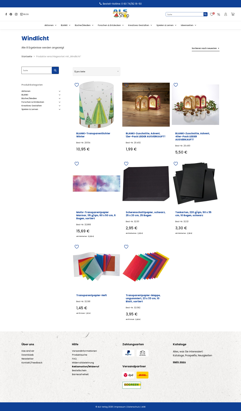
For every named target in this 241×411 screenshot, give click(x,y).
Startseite (26, 56)
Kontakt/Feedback (31, 362)
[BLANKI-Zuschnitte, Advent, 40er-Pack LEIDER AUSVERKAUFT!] (195, 104)
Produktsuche (79, 355)
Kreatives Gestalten (138, 25)
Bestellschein (79, 370)
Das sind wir (27, 351)
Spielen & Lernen (164, 25)
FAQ (74, 358)
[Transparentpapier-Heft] (96, 266)
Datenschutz (133, 406)
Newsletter (27, 358)
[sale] (218, 14)
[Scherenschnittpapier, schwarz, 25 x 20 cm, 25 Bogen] (146, 183)
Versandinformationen (84, 351)
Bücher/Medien (83, 25)
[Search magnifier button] (205, 14)
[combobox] (206, 48)
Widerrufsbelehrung (83, 362)
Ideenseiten (187, 25)
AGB (143, 406)
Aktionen (49, 25)
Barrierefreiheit (80, 374)
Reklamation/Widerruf (85, 366)
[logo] (121, 14)
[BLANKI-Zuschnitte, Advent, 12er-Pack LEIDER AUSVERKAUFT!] (146, 104)
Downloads (27, 355)
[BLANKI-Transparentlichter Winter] (96, 104)
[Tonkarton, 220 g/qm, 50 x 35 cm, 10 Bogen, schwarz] (195, 183)
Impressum (120, 406)
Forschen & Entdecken (109, 25)
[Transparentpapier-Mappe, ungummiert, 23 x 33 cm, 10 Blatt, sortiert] (146, 266)
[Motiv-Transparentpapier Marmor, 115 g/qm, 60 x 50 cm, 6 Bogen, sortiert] (96, 183)
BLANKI (64, 25)
